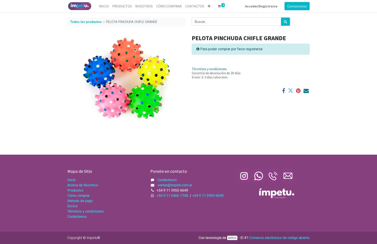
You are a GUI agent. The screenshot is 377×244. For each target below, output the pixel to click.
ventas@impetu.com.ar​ (175, 185)
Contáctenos (77, 217)
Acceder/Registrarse (261, 6)
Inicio (71, 180)
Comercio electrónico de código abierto (279, 238)
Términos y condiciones (209, 69)
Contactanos (297, 6)
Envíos (73, 206)
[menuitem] (104, 6)
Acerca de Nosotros (83, 185)
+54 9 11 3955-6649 (208, 196)
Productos (75, 190)
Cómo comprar (78, 196)
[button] (209, 6)
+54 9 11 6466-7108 (173, 196)
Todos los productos (86, 22)
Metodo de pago (80, 201)
